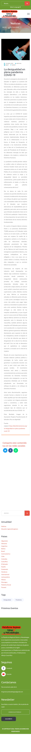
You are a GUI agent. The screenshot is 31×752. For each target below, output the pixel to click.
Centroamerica (5, 554)
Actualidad (14, 27)
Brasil (3, 551)
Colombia (4, 559)
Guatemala (4, 569)
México (3, 579)
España (3, 567)
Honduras (4, 572)
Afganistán (4, 541)
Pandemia (19, 600)
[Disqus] (15, 483)
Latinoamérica (5, 577)
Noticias (3, 526)
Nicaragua (4, 582)
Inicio (4, 27)
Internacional (5, 574)
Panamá (3, 587)
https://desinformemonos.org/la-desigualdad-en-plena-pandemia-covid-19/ (15, 428)
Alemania (4, 543)
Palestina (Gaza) (6, 585)
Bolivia (3, 548)
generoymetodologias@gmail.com (13, 692)
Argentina (4, 546)
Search (27, 3)
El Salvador (4, 564)
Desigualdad (7, 600)
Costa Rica (4, 561)
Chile (2, 556)
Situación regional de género (9, 529)
